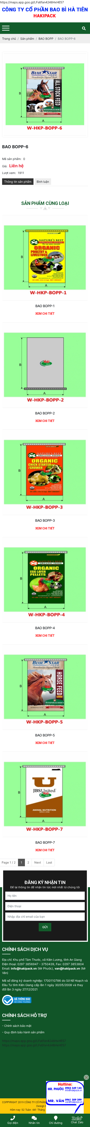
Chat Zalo (77, 1122)
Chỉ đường (55, 1122)
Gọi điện (12, 1122)
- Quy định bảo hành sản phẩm (23, 1032)
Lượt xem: (9, 173)
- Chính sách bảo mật (16, 1025)
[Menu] (5, 28)
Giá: (4, 166)
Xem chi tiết (45, 313)
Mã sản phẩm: (11, 159)
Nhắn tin (34, 1122)
